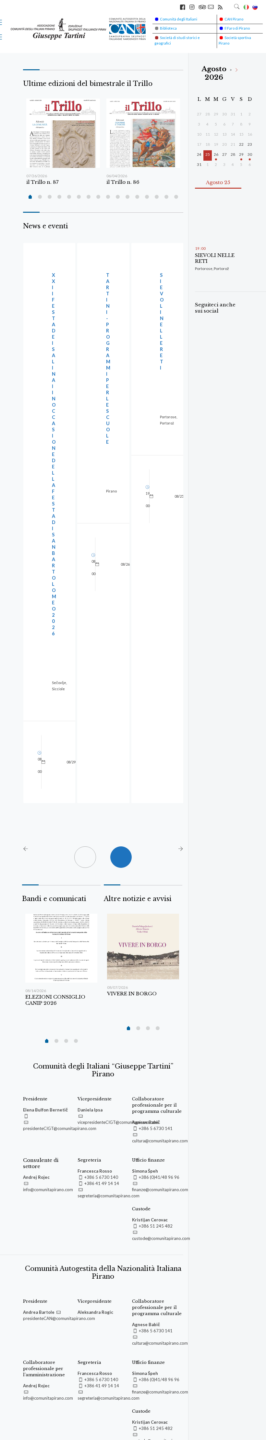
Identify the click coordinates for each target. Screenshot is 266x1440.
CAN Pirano (233, 19)
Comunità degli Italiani (178, 19)
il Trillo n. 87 (42, 182)
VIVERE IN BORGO (132, 993)
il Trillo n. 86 (122, 182)
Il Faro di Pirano (237, 28)
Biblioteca (168, 28)
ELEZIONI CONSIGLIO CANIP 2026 (55, 1000)
